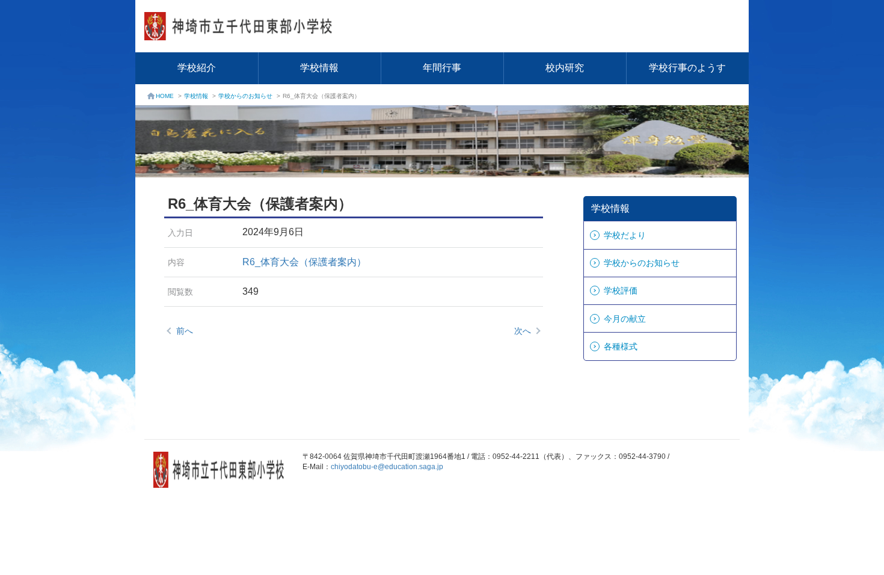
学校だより (625, 235)
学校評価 (620, 290)
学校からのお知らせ (245, 96)
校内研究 (564, 68)
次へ (522, 331)
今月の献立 (625, 319)
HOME (165, 96)
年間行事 (442, 68)
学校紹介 (196, 68)
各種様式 (620, 346)
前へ (184, 331)
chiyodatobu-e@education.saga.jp (387, 467)
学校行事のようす (687, 68)
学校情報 (319, 68)
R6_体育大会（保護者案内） (304, 262)
